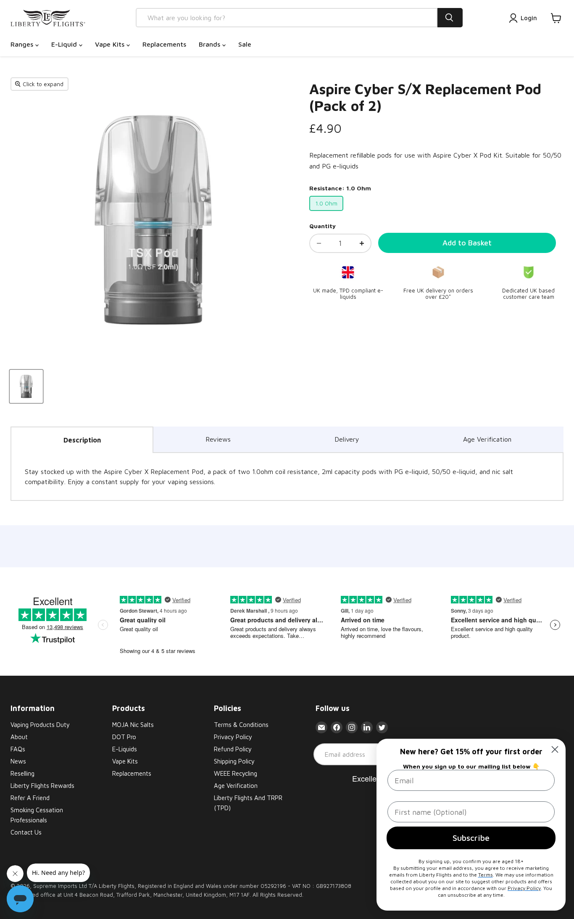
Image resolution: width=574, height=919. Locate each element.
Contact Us (26, 832)
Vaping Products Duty (40, 724)
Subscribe (471, 838)
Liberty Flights (116, 885)
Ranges (23, 44)
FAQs (18, 749)
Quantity (322, 226)
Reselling (22, 773)
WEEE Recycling (235, 773)
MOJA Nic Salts (133, 724)
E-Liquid (65, 44)
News (18, 761)
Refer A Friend (30, 797)
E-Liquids (124, 749)
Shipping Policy (234, 761)
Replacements (164, 44)
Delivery (346, 439)
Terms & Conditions (241, 724)
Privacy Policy (233, 736)
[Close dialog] (555, 749)
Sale (244, 44)
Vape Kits (110, 44)
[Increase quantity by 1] (362, 243)
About (19, 736)
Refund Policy (233, 749)
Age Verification (487, 439)
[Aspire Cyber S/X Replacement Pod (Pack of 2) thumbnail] (26, 386)
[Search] (450, 17)
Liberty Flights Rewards (42, 785)
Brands (210, 44)
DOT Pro (124, 736)
